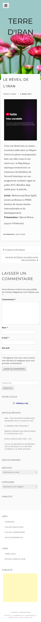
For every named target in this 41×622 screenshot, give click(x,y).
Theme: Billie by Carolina (21, 617)
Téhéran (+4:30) (21, 403)
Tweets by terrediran (11, 460)
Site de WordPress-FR (14, 537)
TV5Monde (17, 223)
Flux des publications (14, 527)
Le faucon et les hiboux (15, 249)
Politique (20, 234)
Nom (5, 327)
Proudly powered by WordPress (20, 615)
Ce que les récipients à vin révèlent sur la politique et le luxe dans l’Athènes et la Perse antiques (20, 446)
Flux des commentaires (15, 532)
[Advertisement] (20, 587)
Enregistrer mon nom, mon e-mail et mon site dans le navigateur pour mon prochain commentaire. (18, 361)
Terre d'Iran (9, 94)
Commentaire (9, 299)
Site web (5, 348)
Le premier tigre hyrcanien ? (17, 426)
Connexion (9, 522)
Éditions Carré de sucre (15, 559)
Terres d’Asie (10, 554)
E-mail (5, 338)
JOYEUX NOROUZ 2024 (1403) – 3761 (18, 439)
